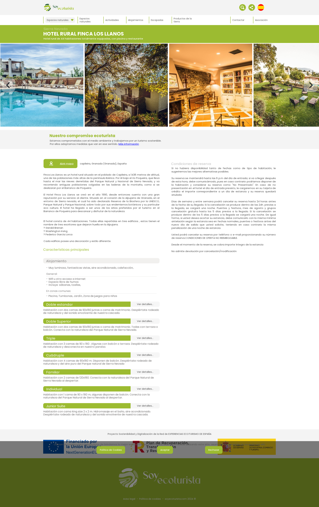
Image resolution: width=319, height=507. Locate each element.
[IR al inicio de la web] (58, 7)
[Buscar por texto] (242, 7)
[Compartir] (251, 7)
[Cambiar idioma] (261, 7)
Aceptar (165, 450)
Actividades (112, 20)
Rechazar (213, 450)
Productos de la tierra (183, 20)
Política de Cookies (111, 450)
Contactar (238, 20)
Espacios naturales (85, 20)
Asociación (261, 20)
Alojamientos (135, 20)
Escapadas (157, 20)
